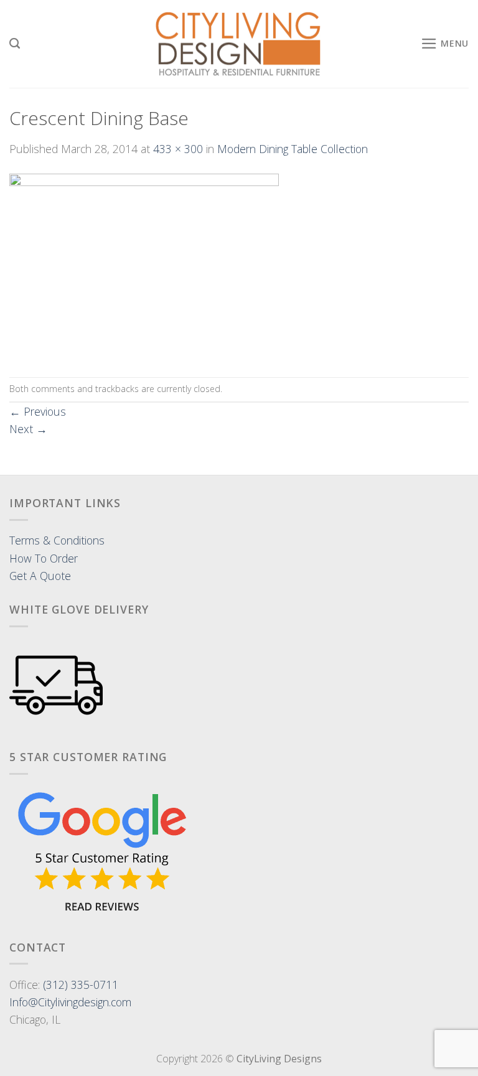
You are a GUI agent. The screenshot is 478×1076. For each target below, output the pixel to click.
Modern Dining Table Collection (292, 148)
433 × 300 (178, 148)
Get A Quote (40, 575)
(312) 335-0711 (80, 984)
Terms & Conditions (57, 540)
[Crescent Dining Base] (144, 265)
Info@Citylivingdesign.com (70, 1001)
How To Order (43, 558)
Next (28, 428)
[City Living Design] (239, 44)
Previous (37, 411)
